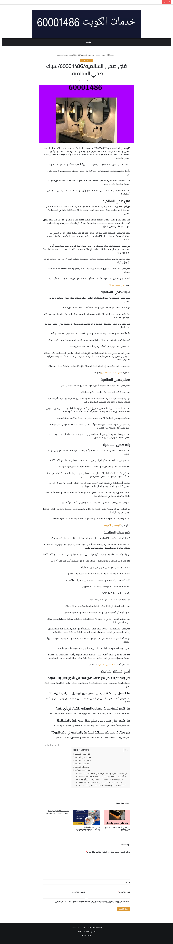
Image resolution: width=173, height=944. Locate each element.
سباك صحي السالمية (83, 757)
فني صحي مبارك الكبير (111, 372)
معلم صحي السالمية (83, 760)
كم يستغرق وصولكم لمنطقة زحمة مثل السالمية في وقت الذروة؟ (102, 785)
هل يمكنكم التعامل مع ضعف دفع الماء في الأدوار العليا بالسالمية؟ (103, 773)
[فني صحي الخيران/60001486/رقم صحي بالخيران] (117, 817)
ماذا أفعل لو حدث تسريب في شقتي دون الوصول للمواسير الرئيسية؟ (103, 776)
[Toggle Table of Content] (124, 750)
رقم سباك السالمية (82, 767)
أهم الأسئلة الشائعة (82, 770)
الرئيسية (88, 42)
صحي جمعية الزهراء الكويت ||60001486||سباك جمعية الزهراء (88, 828)
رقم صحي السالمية (82, 763)
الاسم (127, 882)
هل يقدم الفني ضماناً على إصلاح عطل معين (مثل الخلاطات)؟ (100, 782)
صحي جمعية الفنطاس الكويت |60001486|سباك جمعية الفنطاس (57, 812)
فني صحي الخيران (116, 285)
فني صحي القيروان (112, 525)
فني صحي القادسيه (106, 664)
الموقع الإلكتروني (78, 892)
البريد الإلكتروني (124, 892)
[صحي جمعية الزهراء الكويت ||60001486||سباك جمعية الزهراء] (86, 817)
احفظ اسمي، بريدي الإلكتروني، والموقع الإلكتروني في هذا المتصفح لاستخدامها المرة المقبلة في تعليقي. (91, 901)
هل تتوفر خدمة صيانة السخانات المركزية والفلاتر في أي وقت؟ (101, 779)
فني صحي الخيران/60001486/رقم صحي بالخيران (117, 828)
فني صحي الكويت (101, 55)
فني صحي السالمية (82, 754)
